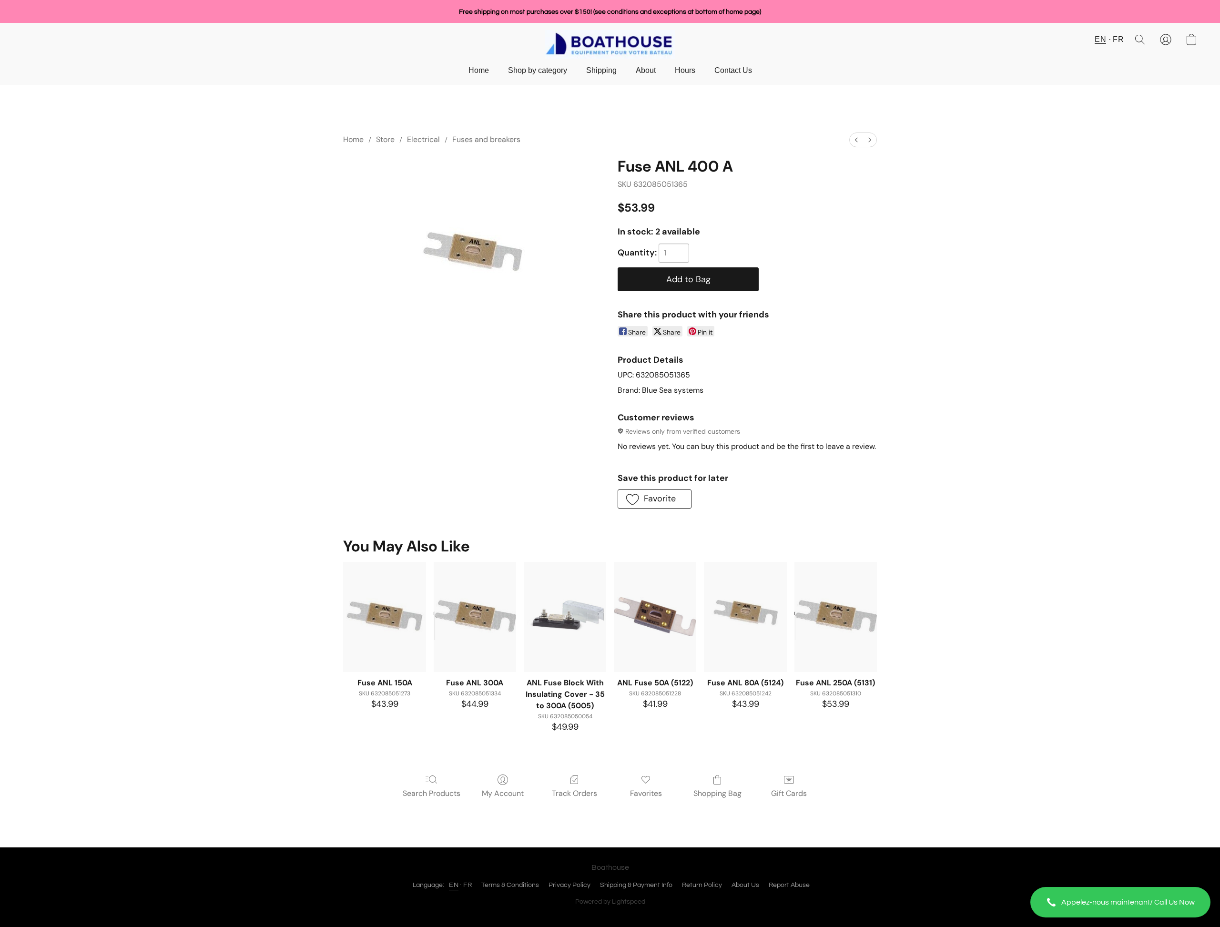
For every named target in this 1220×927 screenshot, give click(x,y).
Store (385, 139)
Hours (685, 70)
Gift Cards (789, 793)
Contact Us (733, 70)
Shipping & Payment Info (636, 885)
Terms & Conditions (510, 885)
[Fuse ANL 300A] (475, 617)
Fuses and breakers (486, 139)
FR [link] (467, 885)
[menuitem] (856, 140)
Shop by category (537, 70)
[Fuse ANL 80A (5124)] (745, 617)
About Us (745, 885)
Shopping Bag (717, 793)
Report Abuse (789, 885)
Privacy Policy (569, 885)
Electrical (423, 139)
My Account (503, 793)
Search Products (431, 793)
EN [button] (1100, 39)
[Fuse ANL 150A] (384, 617)
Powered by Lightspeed (610, 901)
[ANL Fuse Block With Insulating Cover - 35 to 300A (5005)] (565, 617)
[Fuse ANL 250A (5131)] (835, 617)
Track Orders (574, 793)
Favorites (646, 793)
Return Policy (702, 885)
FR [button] (1118, 39)
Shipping (601, 70)
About (646, 70)
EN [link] (453, 885)
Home (478, 70)
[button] (1120, 902)
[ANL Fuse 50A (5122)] (655, 617)
